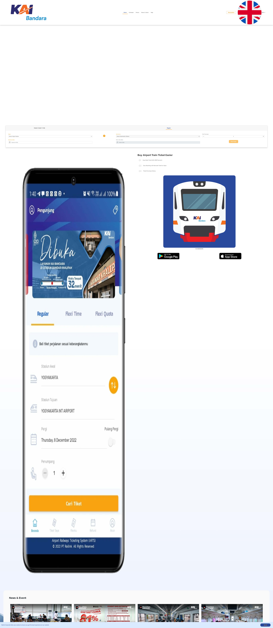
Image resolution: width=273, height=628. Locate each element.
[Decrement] (203, 136)
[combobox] (50, 136)
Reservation (231, 12)
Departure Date (14, 142)
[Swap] (104, 136)
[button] (263, 12)
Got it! (265, 625)
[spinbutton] (233, 136)
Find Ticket (233, 141)
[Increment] (263, 136)
